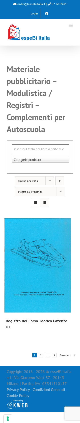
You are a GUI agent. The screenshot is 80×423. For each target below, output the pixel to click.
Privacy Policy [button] (18, 389)
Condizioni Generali (49, 389)
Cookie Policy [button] (18, 395)
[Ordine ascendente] (59, 180)
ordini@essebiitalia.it (31, 4)
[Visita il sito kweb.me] (17, 401)
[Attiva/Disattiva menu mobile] (71, 25)
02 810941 (59, 4)
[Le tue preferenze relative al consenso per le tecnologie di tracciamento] (8, 419)
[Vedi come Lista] (44, 202)
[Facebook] (46, 13)
